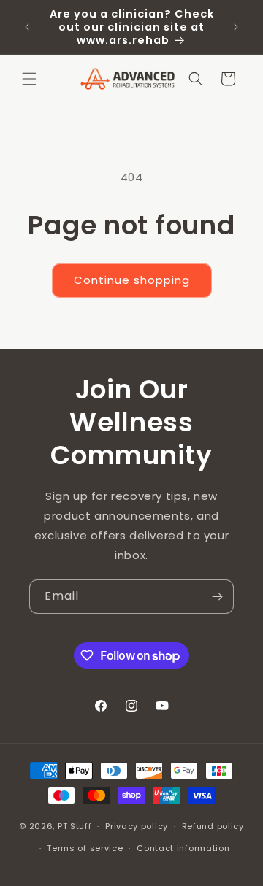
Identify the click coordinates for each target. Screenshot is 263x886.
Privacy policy (136, 826)
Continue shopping (132, 280)
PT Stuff (75, 826)
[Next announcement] (236, 27)
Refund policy (213, 826)
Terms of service (85, 848)
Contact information (183, 848)
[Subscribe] (217, 596)
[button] (29, 79)
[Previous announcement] (27, 27)
